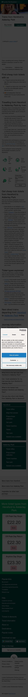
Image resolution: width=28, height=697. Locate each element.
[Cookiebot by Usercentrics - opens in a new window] (19, 330)
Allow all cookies (14, 355)
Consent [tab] (5, 334)
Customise (13, 360)
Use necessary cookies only (14, 365)
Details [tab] (14, 334)
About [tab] (23, 334)
